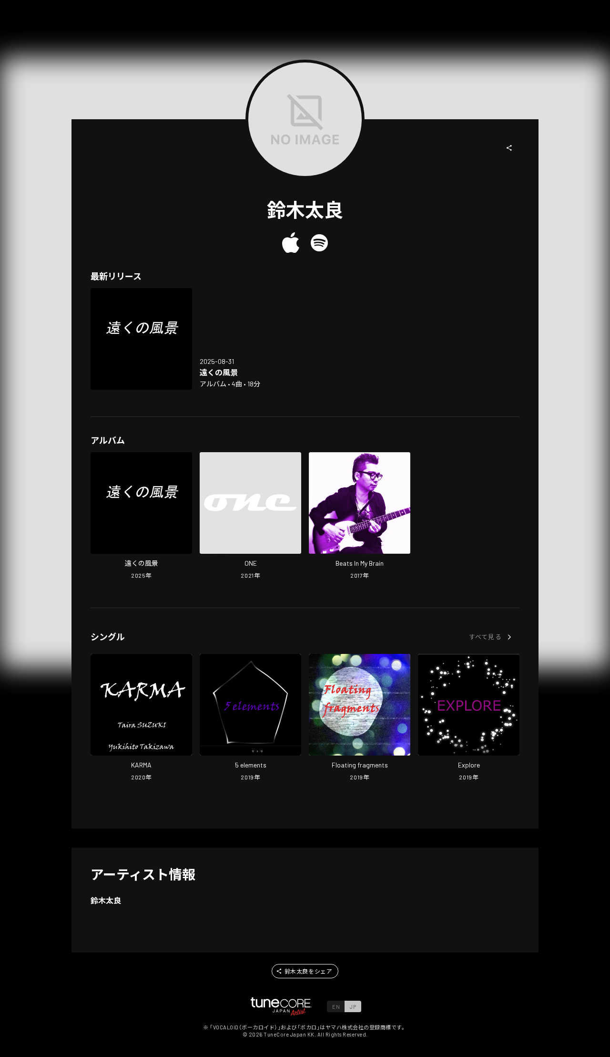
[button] (509, 147)
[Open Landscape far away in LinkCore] (141, 339)
